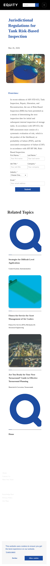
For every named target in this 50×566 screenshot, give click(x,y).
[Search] (37, 5)
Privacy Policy (7, 498)
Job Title (14, 164)
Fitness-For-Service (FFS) (17, 325)
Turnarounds (28, 387)
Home (11, 434)
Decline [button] (14, 558)
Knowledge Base (8, 494)
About (4, 473)
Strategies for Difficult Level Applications (21, 261)
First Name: (15, 155)
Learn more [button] (10, 552)
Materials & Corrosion (16, 387)
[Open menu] (44, 5)
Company (32, 164)
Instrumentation (25, 269)
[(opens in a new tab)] (25, 235)
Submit (27, 189)
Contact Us (6, 476)
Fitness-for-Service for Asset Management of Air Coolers (21, 317)
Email (13, 180)
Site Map (5, 501)
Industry (14, 172)
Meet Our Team (7, 480)
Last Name (32, 155)
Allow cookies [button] (33, 558)
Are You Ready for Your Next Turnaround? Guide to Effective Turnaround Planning (23, 377)
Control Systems (14, 269)
